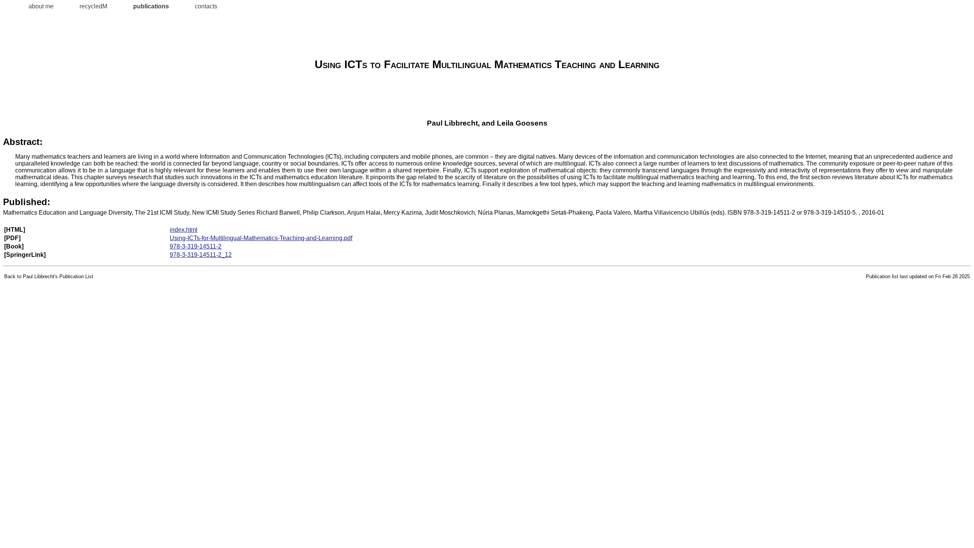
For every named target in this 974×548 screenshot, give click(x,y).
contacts (206, 6)
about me (42, 6)
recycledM (94, 6)
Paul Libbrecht (452, 123)
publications (151, 6)
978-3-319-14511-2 (195, 246)
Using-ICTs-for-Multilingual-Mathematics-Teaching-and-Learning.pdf (261, 238)
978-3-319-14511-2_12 (201, 255)
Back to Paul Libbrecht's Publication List (48, 276)
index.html (183, 229)
